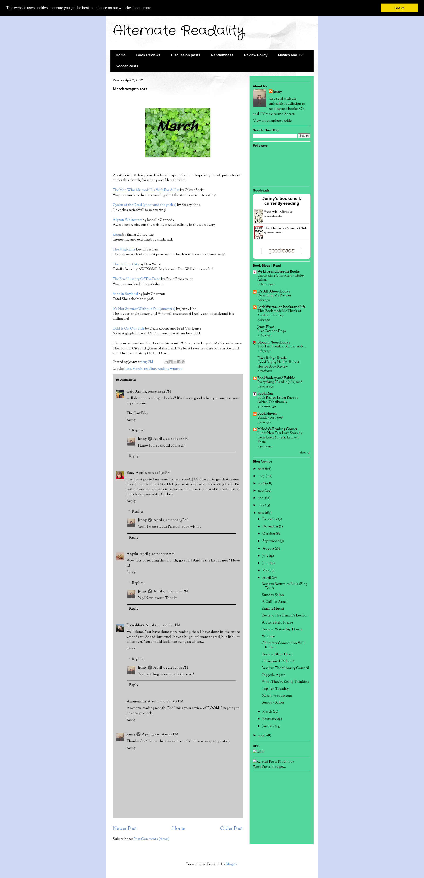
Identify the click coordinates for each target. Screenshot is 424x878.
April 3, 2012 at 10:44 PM (160, 734)
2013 (261, 505)
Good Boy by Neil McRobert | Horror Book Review (279, 364)
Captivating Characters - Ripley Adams (281, 278)
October (269, 534)
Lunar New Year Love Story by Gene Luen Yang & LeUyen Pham (279, 437)
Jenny (142, 439)
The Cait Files (137, 413)
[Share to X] (174, 362)
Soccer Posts (127, 66)
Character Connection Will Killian (283, 645)
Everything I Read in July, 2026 (279, 382)
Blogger (231, 864)
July (265, 556)
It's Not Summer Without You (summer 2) (144, 309)
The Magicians (124, 249)
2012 (261, 513)
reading (150, 369)
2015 (261, 490)
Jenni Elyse (265, 327)
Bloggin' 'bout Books (273, 342)
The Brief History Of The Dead (137, 279)
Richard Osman (274, 232)
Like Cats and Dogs (271, 331)
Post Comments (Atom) (152, 839)
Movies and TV (290, 55)
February (269, 719)
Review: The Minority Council (285, 668)
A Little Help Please (277, 622)
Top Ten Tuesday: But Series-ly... (281, 346)
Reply (131, 420)
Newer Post (125, 828)
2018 (261, 469)
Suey (130, 473)
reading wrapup (170, 369)
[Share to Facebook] (179, 362)
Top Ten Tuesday (275, 689)
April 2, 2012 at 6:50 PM (153, 473)
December (270, 519)
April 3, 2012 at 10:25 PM (165, 701)
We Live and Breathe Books (278, 271)
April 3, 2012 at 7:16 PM (170, 591)
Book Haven (267, 413)
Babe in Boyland (125, 294)
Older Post (231, 828)
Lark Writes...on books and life (281, 307)
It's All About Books (273, 291)
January (268, 726)
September (270, 541)
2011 (261, 735)
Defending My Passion (274, 295)
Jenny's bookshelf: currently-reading (281, 201)
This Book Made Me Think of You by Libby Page (279, 313)
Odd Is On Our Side (129, 328)
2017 (261, 476)
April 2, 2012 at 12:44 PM (153, 391)
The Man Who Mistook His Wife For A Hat (146, 190)
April (267, 577)
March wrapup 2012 (277, 695)
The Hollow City (126, 264)
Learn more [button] (142, 8)
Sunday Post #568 (270, 417)
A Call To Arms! (275, 602)
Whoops (268, 636)
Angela (132, 554)
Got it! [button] (399, 8)
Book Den (265, 393)
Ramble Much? (273, 608)
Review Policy (255, 55)
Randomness (222, 55)
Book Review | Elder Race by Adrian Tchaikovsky (277, 400)
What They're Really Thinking (285, 682)
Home (121, 55)
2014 (261, 498)
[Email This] (166, 362)
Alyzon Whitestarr (127, 220)
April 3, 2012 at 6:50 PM (162, 625)
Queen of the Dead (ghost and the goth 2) (144, 205)
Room (117, 234)
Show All (304, 453)
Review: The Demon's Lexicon (285, 615)
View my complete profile (272, 120)
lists (127, 369)
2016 (261, 483)
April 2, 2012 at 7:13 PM (170, 520)
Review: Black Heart (277, 654)
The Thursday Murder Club (285, 228)
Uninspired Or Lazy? (278, 661)
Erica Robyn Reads (272, 358)
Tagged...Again (274, 675)
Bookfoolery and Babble (276, 378)
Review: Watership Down (282, 629)
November (270, 526)
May (266, 570)
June (266, 563)
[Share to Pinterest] (183, 362)
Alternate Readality (178, 30)
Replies (138, 430)
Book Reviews (148, 55)
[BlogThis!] (170, 362)
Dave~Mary (135, 625)
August (268, 548)
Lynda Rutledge (274, 216)
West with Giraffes (278, 211)
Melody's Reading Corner (277, 429)
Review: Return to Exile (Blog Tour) (284, 586)
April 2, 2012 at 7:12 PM (170, 439)
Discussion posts (185, 55)
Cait (130, 391)
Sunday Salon (273, 595)
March (137, 369)
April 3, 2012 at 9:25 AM (157, 554)
